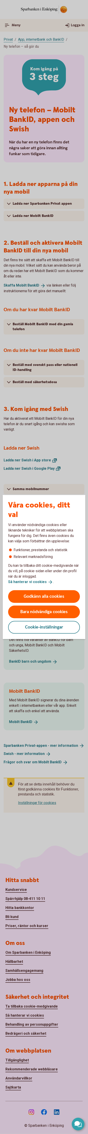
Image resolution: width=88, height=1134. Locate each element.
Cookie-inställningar (44, 627)
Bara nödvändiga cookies (44, 611)
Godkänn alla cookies (44, 596)
